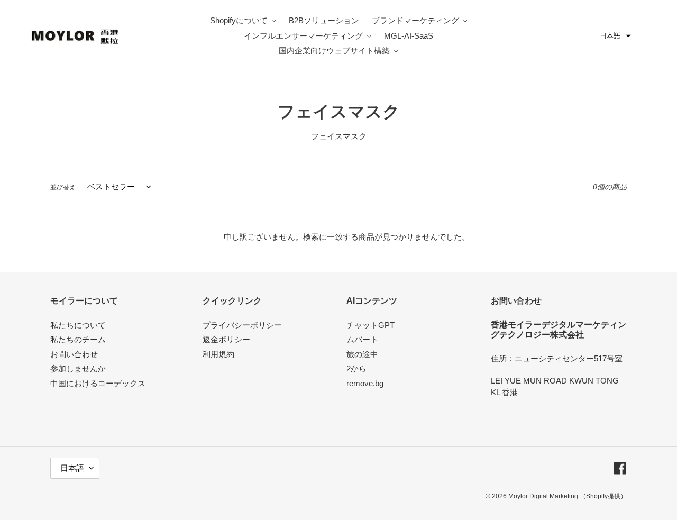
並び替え (63, 187)
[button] (615, 35)
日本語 (72, 467)
